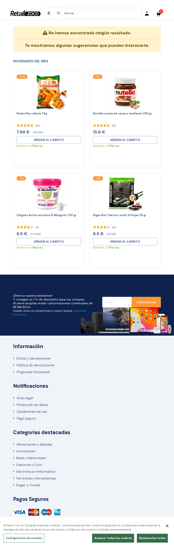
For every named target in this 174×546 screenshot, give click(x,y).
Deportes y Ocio (29, 465)
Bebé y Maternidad (31, 458)
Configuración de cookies (24, 538)
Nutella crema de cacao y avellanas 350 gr (122, 113)
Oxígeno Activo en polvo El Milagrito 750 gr (47, 215)
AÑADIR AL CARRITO (49, 140)
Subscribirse (146, 302)
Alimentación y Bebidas (34, 444)
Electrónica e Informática (35, 471)
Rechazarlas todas (152, 538)
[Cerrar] (167, 526)
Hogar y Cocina (28, 485)
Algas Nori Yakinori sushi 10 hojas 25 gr (119, 215)
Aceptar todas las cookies (113, 538)
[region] (87, 532)
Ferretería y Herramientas (36, 478)
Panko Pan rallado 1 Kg (32, 113)
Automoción (26, 451)
